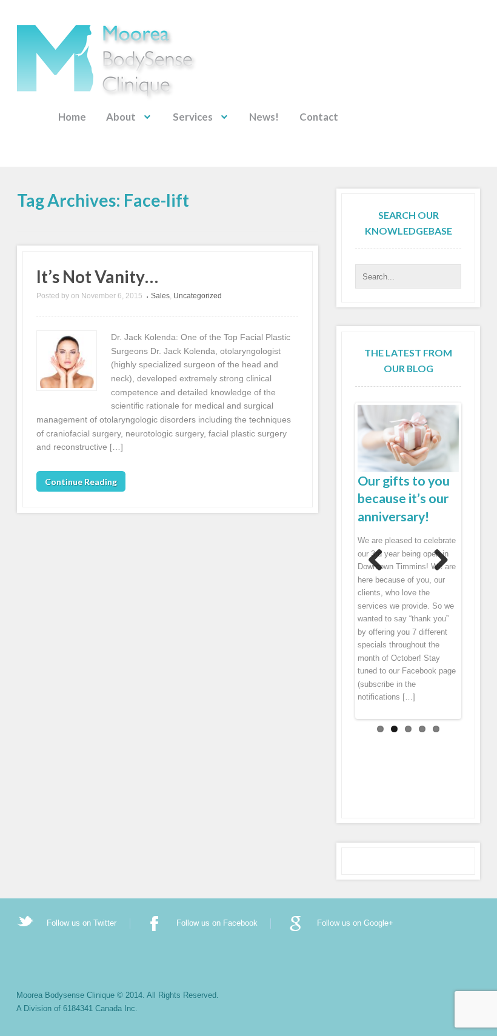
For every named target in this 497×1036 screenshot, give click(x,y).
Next (441, 561)
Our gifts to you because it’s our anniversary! (404, 499)
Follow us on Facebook (217, 922)
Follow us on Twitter (81, 922)
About (121, 116)
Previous (376, 561)
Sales (160, 296)
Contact (318, 116)
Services (193, 116)
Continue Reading (81, 481)
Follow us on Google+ (355, 922)
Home (72, 116)
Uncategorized (197, 296)
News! (264, 116)
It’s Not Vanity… (97, 276)
